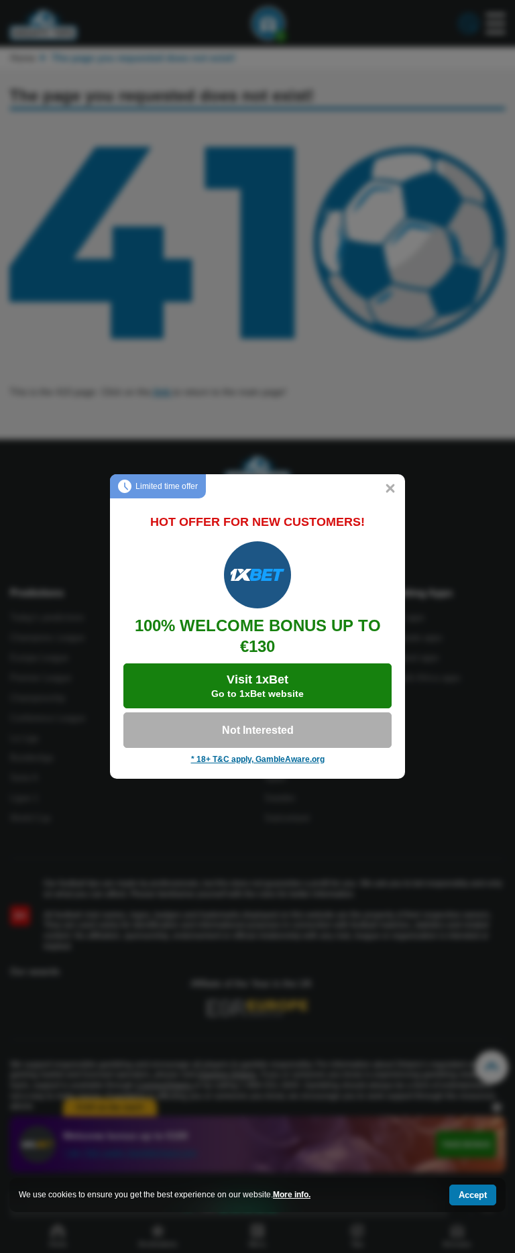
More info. (291, 1194)
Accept (473, 1195)
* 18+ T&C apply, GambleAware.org (258, 759)
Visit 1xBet (257, 686)
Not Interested (258, 730)
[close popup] (390, 489)
